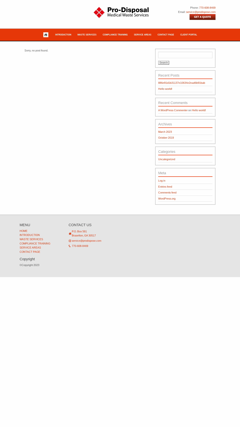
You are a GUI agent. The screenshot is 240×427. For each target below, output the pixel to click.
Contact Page (166, 34)
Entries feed (165, 186)
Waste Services (86, 34)
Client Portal (188, 34)
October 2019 (166, 137)
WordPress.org (167, 198)
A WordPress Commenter (173, 110)
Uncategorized (166, 159)
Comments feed (167, 192)
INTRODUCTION (30, 235)
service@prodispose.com (201, 12)
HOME (23, 231)
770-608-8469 (207, 7)
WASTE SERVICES (31, 239)
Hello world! (165, 89)
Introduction (63, 34)
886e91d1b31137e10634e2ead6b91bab (181, 82)
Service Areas (142, 34)
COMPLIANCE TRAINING (35, 243)
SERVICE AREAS (30, 247)
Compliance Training (115, 34)
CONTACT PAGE (30, 251)
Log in (161, 180)
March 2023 (165, 131)
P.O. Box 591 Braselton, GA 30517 (84, 233)
